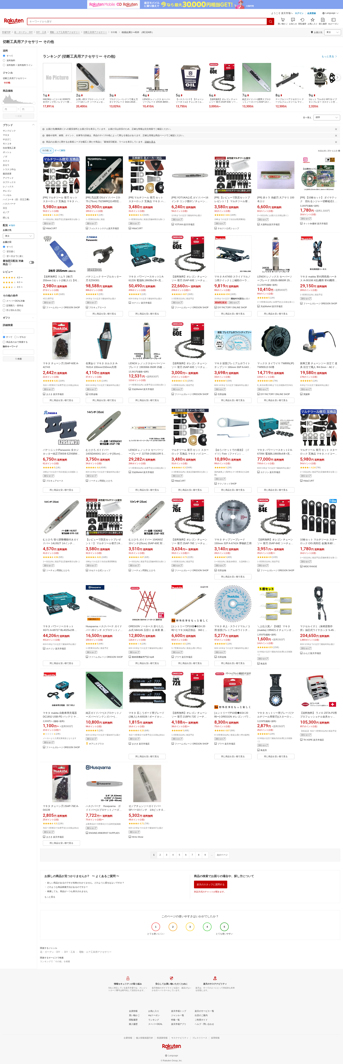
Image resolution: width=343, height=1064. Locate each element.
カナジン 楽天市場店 (142, 303)
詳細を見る (150, 142)
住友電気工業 (9, 148)
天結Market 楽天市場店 (271, 306)
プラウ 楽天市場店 (183, 657)
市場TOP (6, 32)
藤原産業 (7, 173)
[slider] (3, 103)
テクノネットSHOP (227, 484)
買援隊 (306, 394)
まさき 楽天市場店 (55, 394)
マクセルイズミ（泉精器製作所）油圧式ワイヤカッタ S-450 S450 (317, 630)
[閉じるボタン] (336, 129)
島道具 (263, 664)
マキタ (6, 135)
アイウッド (8, 178)
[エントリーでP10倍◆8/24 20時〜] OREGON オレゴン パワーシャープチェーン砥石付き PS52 (232, 716)
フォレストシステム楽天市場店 (104, 228)
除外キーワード (10, 346)
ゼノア (6, 212)
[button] (330, 13)
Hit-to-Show (137, 837)
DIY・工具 (41, 32)
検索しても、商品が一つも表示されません (67, 891)
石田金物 (93, 394)
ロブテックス (9, 182)
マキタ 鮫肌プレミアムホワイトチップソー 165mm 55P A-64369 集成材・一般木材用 (233, 367)
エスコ (6, 161)
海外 (13, 225)
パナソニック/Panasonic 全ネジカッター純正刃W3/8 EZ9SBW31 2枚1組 (61, 453)
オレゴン (7, 191)
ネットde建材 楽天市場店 (315, 224)
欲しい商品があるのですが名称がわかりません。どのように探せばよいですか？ (85, 883)
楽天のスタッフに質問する (211, 884)
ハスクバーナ (9, 203)
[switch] (31, 262)
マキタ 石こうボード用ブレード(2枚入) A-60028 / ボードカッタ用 (146, 716)
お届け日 (7, 242)
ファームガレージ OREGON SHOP (63, 307)
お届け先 (7, 230)
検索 (20, 116)
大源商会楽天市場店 (270, 224)
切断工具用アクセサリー (95, 32)
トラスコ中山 (9, 169)
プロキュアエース (97, 307)
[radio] (4, 56)
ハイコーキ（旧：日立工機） (17, 199)
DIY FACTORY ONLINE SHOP (232, 307)
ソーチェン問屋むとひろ (101, 481)
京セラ (6, 165)
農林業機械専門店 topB (143, 657)
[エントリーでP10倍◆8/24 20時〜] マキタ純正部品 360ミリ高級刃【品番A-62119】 (189, 630)
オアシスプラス (96, 744)
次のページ (222, 855)
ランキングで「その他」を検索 (55, 961)
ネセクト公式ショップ (228, 228)
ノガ (5, 156)
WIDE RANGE (310, 566)
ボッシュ (7, 152)
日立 (5, 208)
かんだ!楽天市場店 (312, 653)
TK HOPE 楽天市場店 (313, 740)
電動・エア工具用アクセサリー (65, 32)
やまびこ (7, 139)
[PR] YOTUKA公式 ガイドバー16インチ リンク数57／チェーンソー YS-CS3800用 (190, 201)
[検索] (270, 21)
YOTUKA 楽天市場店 (185, 224)
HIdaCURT (51, 228)
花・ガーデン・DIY (23, 32)
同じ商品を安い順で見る (104, 314)
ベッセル (7, 195)
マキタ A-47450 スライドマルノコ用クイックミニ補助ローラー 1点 (233, 280)
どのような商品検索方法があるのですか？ (67, 887)
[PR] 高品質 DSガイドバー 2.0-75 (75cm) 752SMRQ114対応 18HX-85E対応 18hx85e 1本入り (104, 201)
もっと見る (49, 897)
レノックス (8, 186)
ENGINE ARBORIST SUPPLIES (104, 833)
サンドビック (9, 131)
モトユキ (7, 143)
